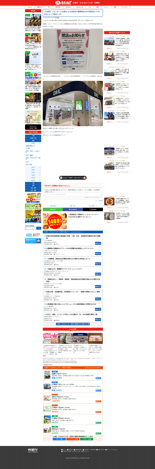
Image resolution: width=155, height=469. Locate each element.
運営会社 (70, 449)
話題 (97, 7)
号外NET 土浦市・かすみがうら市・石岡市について (76, 451)
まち (90, 7)
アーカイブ (124, 7)
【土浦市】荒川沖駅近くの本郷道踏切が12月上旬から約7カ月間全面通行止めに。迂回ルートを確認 (33, 29)
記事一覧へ (73, 206)
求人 (49, 7)
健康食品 (67, 362)
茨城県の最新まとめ (30, 145)
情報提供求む (78, 449)
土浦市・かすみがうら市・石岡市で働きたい (57, 232)
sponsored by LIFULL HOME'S (93, 367)
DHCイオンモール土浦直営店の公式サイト (55, 131)
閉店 (76, 362)
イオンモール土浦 (53, 362)
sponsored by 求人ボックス (77, 232)
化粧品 (71, 362)
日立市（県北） (29, 164)
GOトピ (30, 7)
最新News (39, 7)
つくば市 (28, 148)
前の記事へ (53, 206)
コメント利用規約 (99, 200)
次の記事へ (92, 206)
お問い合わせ (101, 449)
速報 (115, 7)
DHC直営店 (45, 362)
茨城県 (57, 17)
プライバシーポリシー (112, 449)
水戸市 (27, 162)
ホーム (64, 449)
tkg (51, 364)
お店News (68, 7)
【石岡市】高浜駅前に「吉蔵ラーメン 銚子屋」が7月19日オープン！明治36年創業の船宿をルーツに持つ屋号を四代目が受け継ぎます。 (122, 42)
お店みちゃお (79, 7)
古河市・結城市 (29, 155)
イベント (106, 7)
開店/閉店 (58, 7)
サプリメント (61, 362)
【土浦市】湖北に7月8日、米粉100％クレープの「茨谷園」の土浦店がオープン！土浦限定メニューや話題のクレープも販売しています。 (122, 57)
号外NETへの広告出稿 (90, 449)
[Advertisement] (117, 20)
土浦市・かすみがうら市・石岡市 (86, 3)
